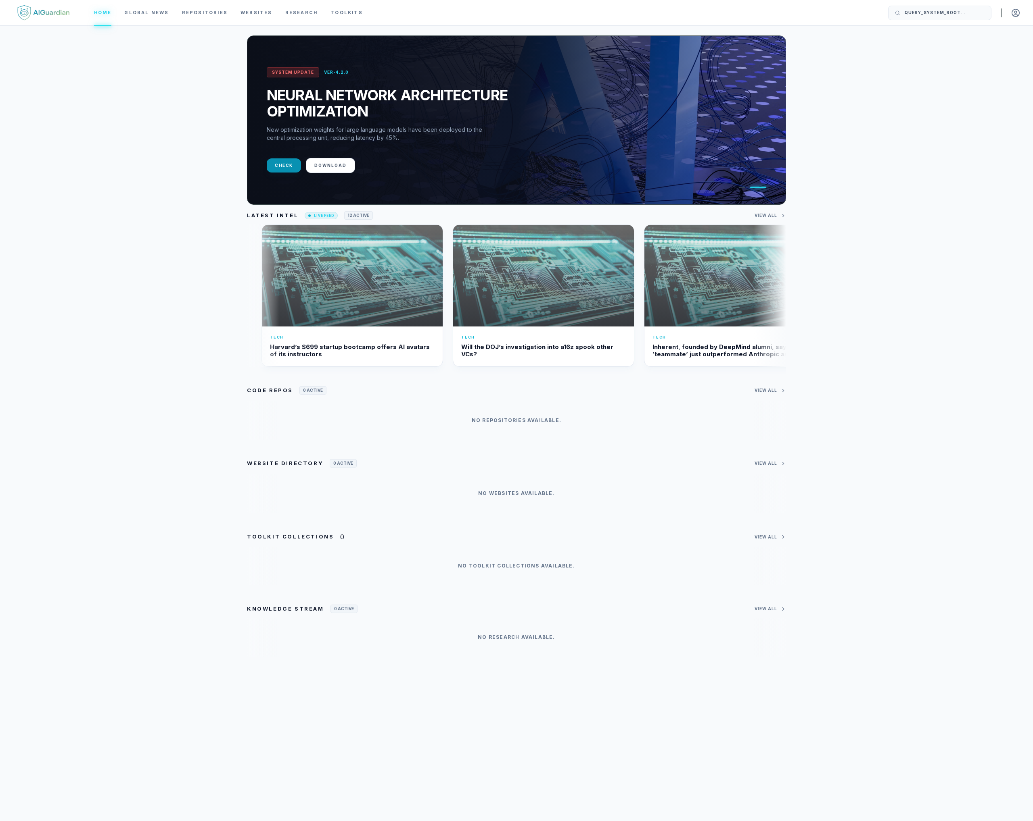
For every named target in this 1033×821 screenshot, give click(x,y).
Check (284, 165)
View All (766, 215)
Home (103, 12)
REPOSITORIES (205, 12)
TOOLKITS (346, 12)
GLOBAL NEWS (146, 12)
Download (330, 165)
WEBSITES (256, 12)
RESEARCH (301, 12)
